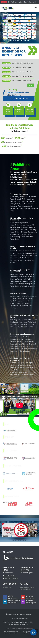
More (30, 85)
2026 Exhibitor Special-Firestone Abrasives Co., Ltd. (22, 72)
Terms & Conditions (11, 631)
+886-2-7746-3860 (25, 614)
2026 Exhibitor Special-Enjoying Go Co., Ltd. (22, 63)
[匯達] (18, 388)
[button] (2, 28)
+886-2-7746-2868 (14, 614)
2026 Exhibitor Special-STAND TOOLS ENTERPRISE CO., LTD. (21, 81)
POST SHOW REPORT (11, 578)
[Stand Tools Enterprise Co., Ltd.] (19, 530)
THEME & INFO (9, 575)
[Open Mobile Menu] (36, 8)
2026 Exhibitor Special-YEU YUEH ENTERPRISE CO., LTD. (22, 76)
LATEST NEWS (9, 573)
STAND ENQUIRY (28, 573)
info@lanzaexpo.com (21, 618)
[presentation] (2, 388)
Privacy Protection (28, 631)
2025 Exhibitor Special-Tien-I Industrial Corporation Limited (22, 67)
